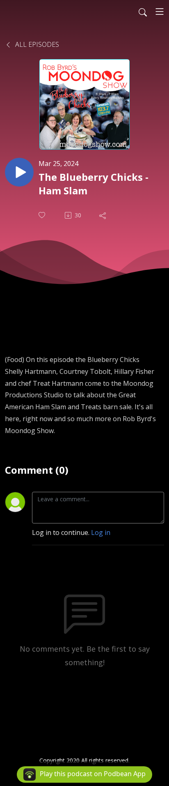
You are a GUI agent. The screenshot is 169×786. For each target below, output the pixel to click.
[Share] (103, 215)
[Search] (142, 11)
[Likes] (43, 215)
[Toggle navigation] (159, 11)
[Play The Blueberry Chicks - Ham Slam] (19, 172)
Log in (100, 532)
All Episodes (36, 44)
